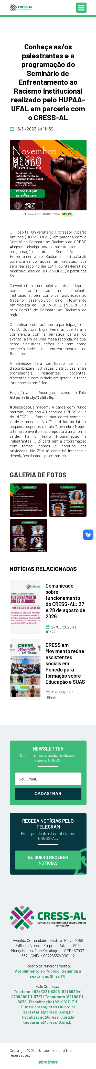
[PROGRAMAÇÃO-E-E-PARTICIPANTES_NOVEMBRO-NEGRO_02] (28, 499)
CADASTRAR (48, 793)
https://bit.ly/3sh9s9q (31, 397)
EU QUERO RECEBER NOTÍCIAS (48, 860)
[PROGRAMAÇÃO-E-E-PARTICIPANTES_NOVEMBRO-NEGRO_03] (68, 499)
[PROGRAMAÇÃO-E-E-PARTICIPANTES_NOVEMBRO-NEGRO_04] (28, 535)
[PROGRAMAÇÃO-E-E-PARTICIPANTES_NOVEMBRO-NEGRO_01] (48, 178)
